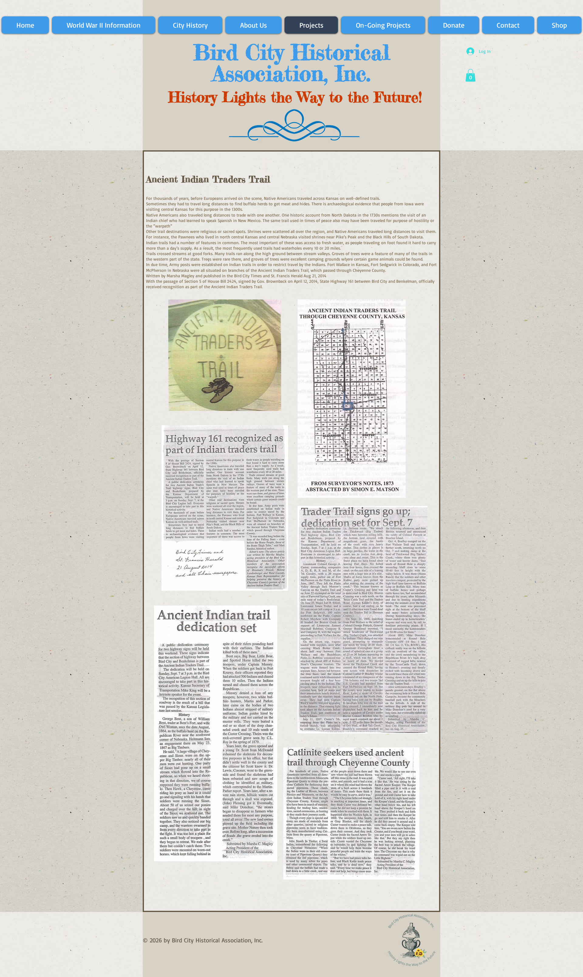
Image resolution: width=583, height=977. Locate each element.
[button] (470, 75)
